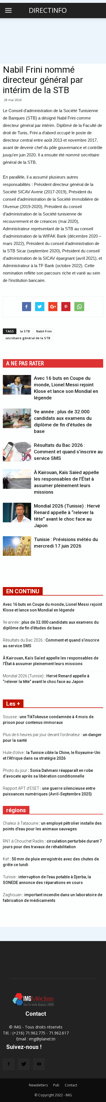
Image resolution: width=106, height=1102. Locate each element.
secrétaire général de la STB (27, 338)
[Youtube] (39, 1064)
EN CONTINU (22, 591)
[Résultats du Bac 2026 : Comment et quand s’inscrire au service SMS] (17, 452)
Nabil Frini (44, 331)
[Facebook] (8, 1064)
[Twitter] (23, 1064)
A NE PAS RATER (25, 363)
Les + (13, 703)
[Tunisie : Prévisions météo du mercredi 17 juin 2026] (17, 546)
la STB (25, 331)
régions (16, 810)
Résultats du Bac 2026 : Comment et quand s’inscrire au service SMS (68, 451)
